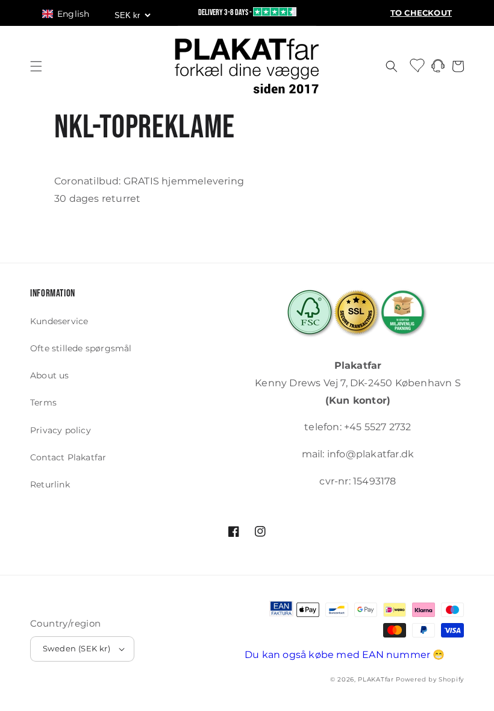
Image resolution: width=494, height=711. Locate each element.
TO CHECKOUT (421, 12)
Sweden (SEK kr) (76, 648)
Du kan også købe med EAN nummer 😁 (345, 654)
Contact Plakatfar (68, 457)
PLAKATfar (375, 679)
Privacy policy (60, 430)
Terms (43, 402)
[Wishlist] (418, 65)
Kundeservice (59, 321)
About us (49, 375)
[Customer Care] (438, 69)
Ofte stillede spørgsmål (81, 348)
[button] (71, 14)
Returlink (50, 484)
